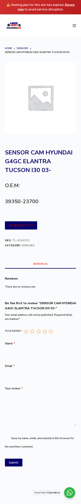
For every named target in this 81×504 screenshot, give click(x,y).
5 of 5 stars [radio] (50, 331)
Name (10, 343)
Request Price (21, 225)
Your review (14, 388)
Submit (13, 463)
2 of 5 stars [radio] (32, 331)
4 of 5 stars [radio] (44, 331)
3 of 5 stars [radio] (38, 331)
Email (10, 366)
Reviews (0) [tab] (40, 263)
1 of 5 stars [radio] (26, 331)
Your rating (13, 331)
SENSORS (28, 245)
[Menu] (74, 25)
